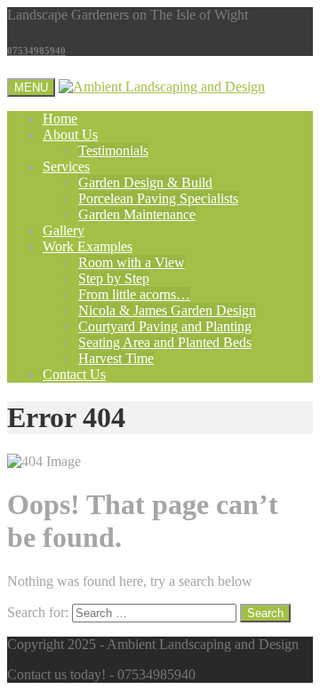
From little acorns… (134, 294)
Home (60, 118)
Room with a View (131, 262)
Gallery (63, 230)
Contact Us (74, 374)
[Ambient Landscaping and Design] (162, 86)
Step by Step (113, 278)
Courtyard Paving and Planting (165, 326)
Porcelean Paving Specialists (158, 198)
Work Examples (87, 246)
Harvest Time (116, 358)
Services (66, 166)
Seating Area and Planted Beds (165, 342)
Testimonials (113, 150)
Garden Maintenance (137, 214)
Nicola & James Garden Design (167, 310)
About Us (70, 134)
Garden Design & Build (145, 182)
